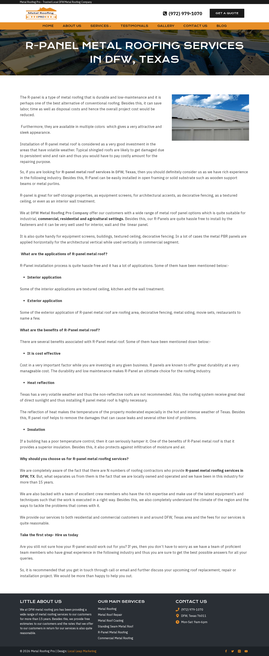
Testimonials (134, 26)
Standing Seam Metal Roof (115, 626)
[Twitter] (233, 651)
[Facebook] (226, 651)
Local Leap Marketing (82, 651)
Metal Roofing (107, 609)
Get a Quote (227, 13)
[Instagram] (239, 651)
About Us (72, 26)
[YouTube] (246, 651)
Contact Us (195, 26)
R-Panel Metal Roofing (113, 632)
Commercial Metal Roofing (115, 638)
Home (48, 26)
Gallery (165, 26)
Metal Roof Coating (111, 620)
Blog (221, 26)
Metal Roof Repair (110, 614)
